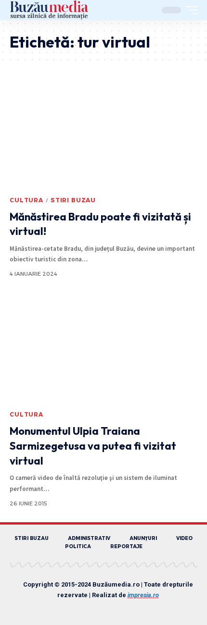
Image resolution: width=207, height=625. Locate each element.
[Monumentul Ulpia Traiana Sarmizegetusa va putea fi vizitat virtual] (103, 349)
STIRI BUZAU (73, 200)
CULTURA (26, 200)
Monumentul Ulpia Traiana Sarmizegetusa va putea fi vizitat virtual (93, 445)
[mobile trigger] (189, 10)
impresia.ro (143, 595)
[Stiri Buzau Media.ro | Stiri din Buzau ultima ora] (49, 10)
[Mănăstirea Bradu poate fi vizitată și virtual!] (103, 135)
